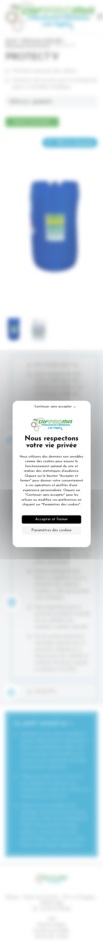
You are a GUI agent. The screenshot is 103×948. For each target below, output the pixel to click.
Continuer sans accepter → (55, 406)
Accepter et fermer (51, 519)
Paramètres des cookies (51, 530)
